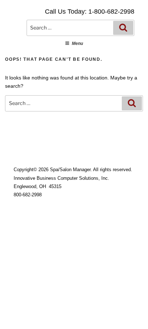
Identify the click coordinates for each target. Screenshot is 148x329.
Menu (77, 43)
